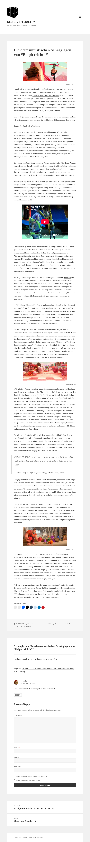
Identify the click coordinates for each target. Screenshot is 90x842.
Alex (28, 624)
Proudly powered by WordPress (33, 837)
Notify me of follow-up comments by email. (32, 776)
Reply (17, 695)
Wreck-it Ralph (26, 626)
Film (35, 624)
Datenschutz (17, 837)
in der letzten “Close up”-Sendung (45, 95)
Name (17, 747)
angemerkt (49, 290)
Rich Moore (69, 624)
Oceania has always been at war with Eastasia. (42, 597)
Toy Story (17, 626)
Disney (51, 624)
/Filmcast (67, 277)
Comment (18, 715)
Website (17, 767)
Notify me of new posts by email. (28, 780)
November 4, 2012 (56, 472)
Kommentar (42, 624)
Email (17, 757)
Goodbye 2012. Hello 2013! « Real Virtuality (39, 659)
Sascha (24, 681)
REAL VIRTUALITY (21, 22)
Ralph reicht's (59, 624)
